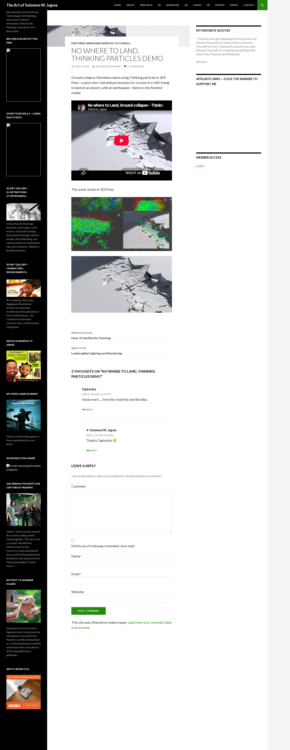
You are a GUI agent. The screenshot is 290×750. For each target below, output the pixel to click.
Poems (234, 5)
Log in (200, 166)
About (131, 5)
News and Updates (99, 43)
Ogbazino (89, 389)
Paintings (146, 5)
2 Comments (135, 66)
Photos (219, 5)
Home (117, 5)
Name (76, 556)
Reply (89, 409)
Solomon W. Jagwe (108, 66)
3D (159, 5)
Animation (172, 5)
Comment (78, 486)
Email (76, 574)
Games (197, 5)
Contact (249, 5)
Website (77, 592)
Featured (78, 43)
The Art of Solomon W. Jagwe (32, 5)
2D (186, 5)
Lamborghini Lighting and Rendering (96, 351)
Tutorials (122, 43)
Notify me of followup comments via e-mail (102, 546)
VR (208, 5)
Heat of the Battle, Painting (91, 335)
